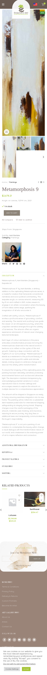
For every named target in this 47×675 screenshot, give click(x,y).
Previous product (38, 182)
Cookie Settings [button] (11, 669)
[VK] (34, 640)
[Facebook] (10, 263)
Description (8, 276)
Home (4, 182)
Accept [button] (26, 669)
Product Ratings (10, 459)
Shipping (6, 473)
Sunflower (35, 509)
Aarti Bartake (14, 235)
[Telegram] (24, 263)
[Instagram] (14, 640)
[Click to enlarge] (6, 131)
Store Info (7, 466)
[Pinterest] (17, 263)
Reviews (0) (7, 452)
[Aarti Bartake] (12, 252)
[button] (19, 500)
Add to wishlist (25, 220)
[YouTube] (19, 640)
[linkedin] (20, 263)
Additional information (14, 445)
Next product (43, 182)
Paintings (13, 182)
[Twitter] (13, 263)
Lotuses (12, 515)
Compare (8, 220)
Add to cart (11, 213)
